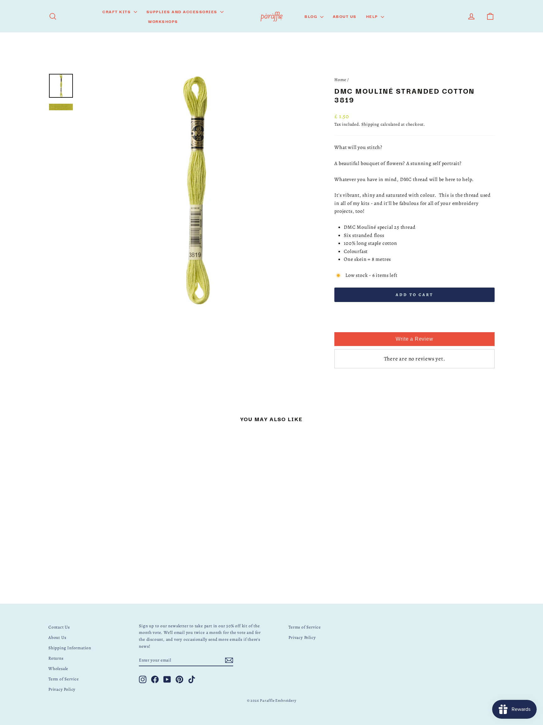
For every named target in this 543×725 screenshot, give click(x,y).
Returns (55, 658)
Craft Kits (117, 11)
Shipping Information (69, 648)
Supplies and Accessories (182, 11)
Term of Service (63, 679)
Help (373, 16)
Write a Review (414, 339)
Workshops (163, 21)
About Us (345, 16)
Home (340, 80)
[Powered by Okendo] (350, 325)
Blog (311, 16)
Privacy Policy (61, 689)
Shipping (370, 124)
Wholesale (58, 669)
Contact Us (59, 627)
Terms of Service (304, 627)
